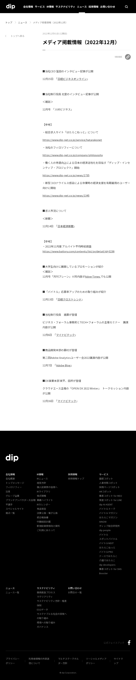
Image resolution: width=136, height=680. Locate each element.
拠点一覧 (10, 513)
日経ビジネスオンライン (72, 79)
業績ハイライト (45, 500)
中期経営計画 (44, 521)
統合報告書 (42, 517)
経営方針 (41, 482)
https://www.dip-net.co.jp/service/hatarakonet (72, 140)
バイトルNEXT (106, 543)
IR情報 (50, 6)
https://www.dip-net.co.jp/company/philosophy (72, 155)
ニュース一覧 (12, 592)
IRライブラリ (43, 491)
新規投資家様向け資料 (48, 526)
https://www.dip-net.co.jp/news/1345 (65, 195)
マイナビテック (65, 335)
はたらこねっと (107, 547)
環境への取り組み (46, 622)
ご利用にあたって (46, 530)
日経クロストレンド (69, 299)
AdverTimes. (93, 276)
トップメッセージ (15, 482)
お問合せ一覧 (75, 592)
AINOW (102, 521)
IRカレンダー (43, 504)
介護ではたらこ (107, 560)
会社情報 (28, 6)
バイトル (103, 534)
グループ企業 (12, 495)
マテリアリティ (45, 596)
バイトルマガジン (108, 513)
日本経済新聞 (65, 226)
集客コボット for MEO (110, 495)
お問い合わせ (107, 6)
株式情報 (41, 495)
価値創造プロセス (46, 592)
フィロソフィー (14, 487)
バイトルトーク (107, 508)
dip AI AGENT (106, 504)
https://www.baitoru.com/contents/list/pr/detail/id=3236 (78, 251)
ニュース (82, 6)
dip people (105, 530)
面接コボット (106, 478)
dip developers (107, 564)
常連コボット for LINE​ (110, 500)
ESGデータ (42, 609)
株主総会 (41, 508)
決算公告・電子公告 (47, 513)
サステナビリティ (65, 6)
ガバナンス (42, 626)
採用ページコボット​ (109, 487)
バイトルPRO (107, 551)
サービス (40, 6)
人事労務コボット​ (108, 482)
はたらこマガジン (108, 517)
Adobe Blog (63, 365)
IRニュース (42, 478)
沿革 (8, 491)
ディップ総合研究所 (109, 526)
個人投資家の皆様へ (47, 487)
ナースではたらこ (108, 556)
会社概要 (10, 478)
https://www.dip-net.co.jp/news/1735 (65, 175)
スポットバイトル (108, 538)
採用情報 (93, 6)
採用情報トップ (76, 478)
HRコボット (105, 491)
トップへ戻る (17, 36)
